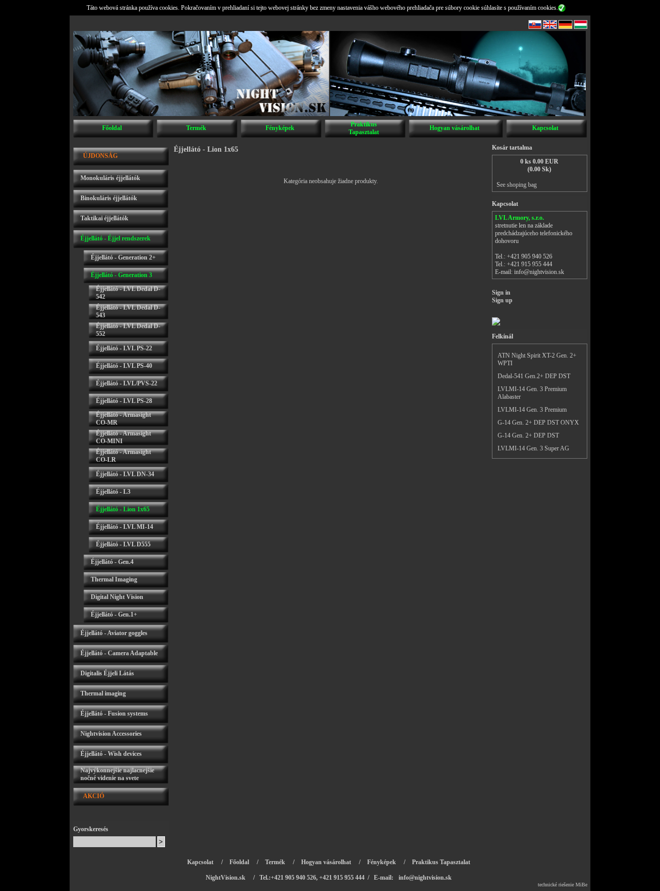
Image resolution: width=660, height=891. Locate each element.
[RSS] (535, 26)
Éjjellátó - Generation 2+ (123, 257)
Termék (196, 128)
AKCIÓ (93, 796)
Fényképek (280, 128)
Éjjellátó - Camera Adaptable (119, 653)
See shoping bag (517, 184)
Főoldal (112, 128)
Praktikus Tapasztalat (364, 128)
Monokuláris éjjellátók (110, 178)
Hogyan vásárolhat (455, 128)
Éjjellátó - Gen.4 (112, 561)
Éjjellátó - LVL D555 (123, 544)
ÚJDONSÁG (100, 155)
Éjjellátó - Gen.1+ (114, 614)
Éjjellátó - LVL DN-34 (125, 474)
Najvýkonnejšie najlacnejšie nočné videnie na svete (117, 774)
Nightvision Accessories (111, 733)
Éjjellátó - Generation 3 (121, 275)
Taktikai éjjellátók (104, 218)
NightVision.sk (225, 877)
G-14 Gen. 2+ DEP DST (528, 435)
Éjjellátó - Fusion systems (114, 713)
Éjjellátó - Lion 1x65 (123, 509)
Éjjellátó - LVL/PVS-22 (126, 383)
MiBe (581, 884)
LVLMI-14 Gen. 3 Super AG (533, 448)
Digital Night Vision (117, 597)
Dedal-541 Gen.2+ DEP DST (534, 376)
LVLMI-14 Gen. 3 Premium (532, 409)
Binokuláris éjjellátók (108, 198)
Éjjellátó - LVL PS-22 (124, 348)
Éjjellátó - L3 (113, 491)
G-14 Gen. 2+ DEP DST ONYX (538, 422)
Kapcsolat (545, 128)
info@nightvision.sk (539, 272)
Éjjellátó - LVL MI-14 (124, 526)
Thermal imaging (103, 693)
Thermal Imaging (114, 579)
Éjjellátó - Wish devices (111, 753)
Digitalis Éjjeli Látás (107, 673)
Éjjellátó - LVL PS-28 (124, 400)
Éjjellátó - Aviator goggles (113, 633)
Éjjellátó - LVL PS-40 (124, 365)
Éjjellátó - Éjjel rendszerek (115, 238)
